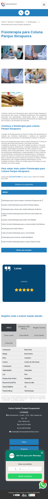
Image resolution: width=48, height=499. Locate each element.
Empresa (24, 449)
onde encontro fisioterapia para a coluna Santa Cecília (21, 242)
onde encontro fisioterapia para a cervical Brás (18, 233)
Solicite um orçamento (24, 184)
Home (24, 442)
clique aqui (27, 177)
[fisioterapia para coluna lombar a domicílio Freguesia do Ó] (12, 52)
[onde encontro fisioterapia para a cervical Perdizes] (12, 76)
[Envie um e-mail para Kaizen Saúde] (27, 12)
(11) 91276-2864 (15, 177)
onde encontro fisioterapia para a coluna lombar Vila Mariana (23, 224)
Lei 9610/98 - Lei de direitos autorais (13, 400)
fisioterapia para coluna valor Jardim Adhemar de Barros (21, 209)
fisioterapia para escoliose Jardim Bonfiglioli (17, 237)
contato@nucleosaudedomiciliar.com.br (25, 432)
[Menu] (44, 4)
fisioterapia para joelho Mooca (12, 229)
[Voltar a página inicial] (9, 4)
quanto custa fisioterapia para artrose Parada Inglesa (20, 205)
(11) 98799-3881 (25, 428)
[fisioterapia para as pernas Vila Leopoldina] (12, 99)
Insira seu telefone (25, 464)
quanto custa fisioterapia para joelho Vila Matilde (19, 220)
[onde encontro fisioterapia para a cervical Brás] (36, 52)
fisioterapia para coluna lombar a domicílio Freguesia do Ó (22, 200)
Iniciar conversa (25, 476)
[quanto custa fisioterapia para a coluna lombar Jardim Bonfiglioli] (36, 76)
